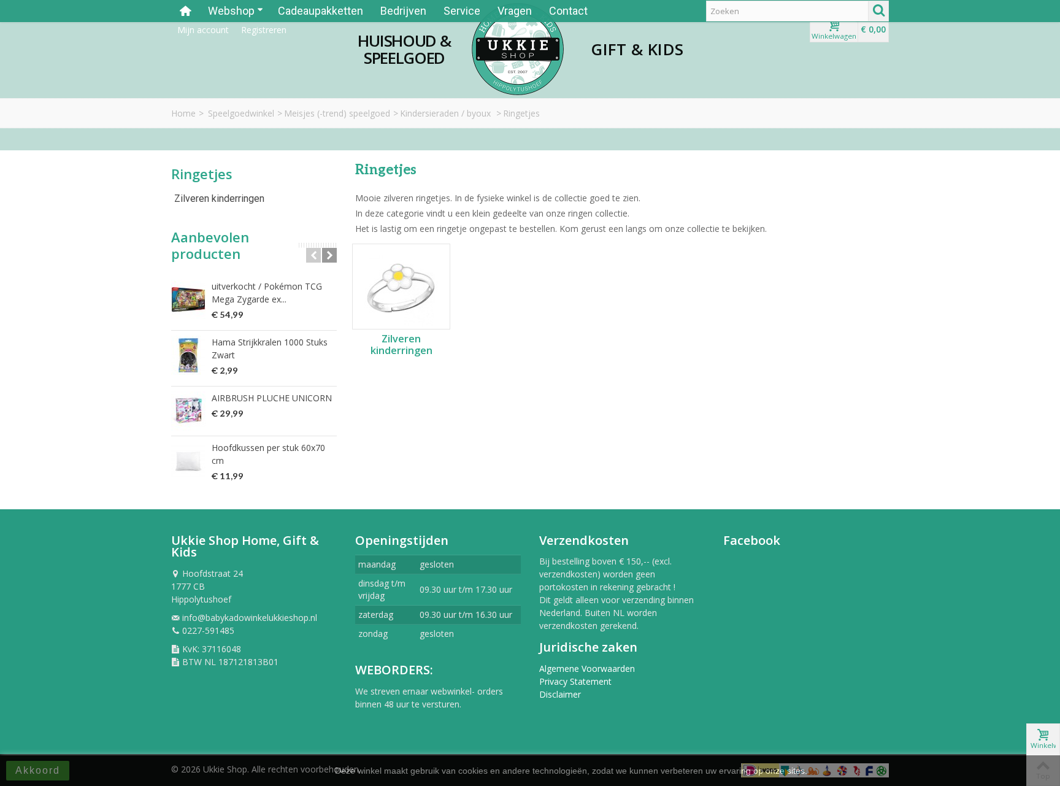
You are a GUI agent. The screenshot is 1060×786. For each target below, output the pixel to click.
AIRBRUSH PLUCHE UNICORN (272, 398)
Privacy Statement (575, 681)
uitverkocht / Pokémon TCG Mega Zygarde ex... (267, 292)
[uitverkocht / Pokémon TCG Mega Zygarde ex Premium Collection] (188, 299)
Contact (568, 10)
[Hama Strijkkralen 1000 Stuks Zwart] (188, 355)
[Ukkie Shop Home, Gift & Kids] (518, 49)
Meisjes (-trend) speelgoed (337, 113)
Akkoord (37, 770)
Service (462, 10)
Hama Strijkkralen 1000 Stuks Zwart (270, 348)
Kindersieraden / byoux (446, 113)
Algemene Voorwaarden (587, 668)
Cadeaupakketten (320, 10)
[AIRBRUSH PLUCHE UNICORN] (188, 411)
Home (183, 113)
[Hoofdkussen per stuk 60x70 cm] (188, 460)
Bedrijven (403, 10)
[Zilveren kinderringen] (401, 286)
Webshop (231, 10)
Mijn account (203, 30)
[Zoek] (878, 11)
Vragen (514, 10)
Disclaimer (560, 694)
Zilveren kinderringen (219, 198)
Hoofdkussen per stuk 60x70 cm (268, 454)
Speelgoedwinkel (241, 113)
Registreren (263, 30)
